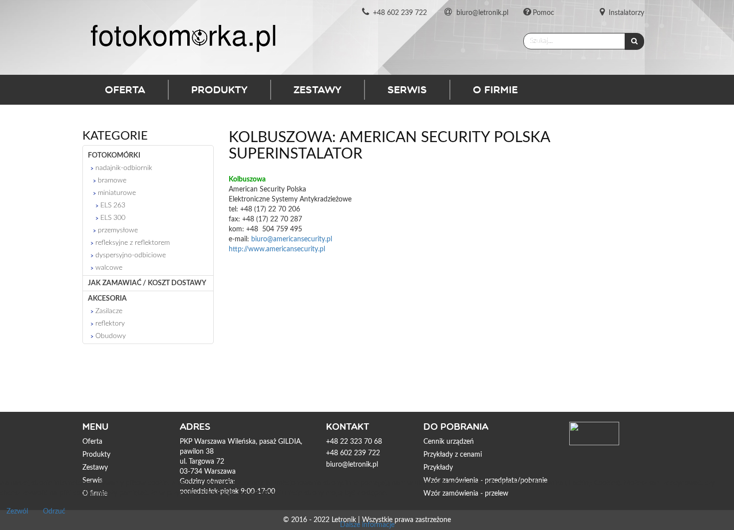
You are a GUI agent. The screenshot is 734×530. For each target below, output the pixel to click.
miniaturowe (117, 192)
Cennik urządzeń (448, 441)
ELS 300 (112, 217)
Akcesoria (107, 298)
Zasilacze (108, 311)
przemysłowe (118, 230)
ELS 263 (112, 205)
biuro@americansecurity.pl (291, 239)
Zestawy (318, 89)
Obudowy (110, 336)
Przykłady (438, 467)
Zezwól (17, 511)
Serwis (407, 89)
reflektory (110, 323)
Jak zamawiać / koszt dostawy (147, 283)
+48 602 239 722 (400, 12)
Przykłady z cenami (452, 454)
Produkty (219, 89)
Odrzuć (54, 511)
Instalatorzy (626, 12)
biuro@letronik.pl (482, 12)
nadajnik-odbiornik (123, 168)
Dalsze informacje (367, 525)
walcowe (108, 267)
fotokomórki (114, 155)
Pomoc (543, 12)
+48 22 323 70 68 (354, 441)
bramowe (112, 180)
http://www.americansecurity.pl (277, 249)
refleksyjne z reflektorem (132, 242)
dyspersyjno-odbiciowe (130, 255)
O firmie (495, 89)
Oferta (125, 89)
